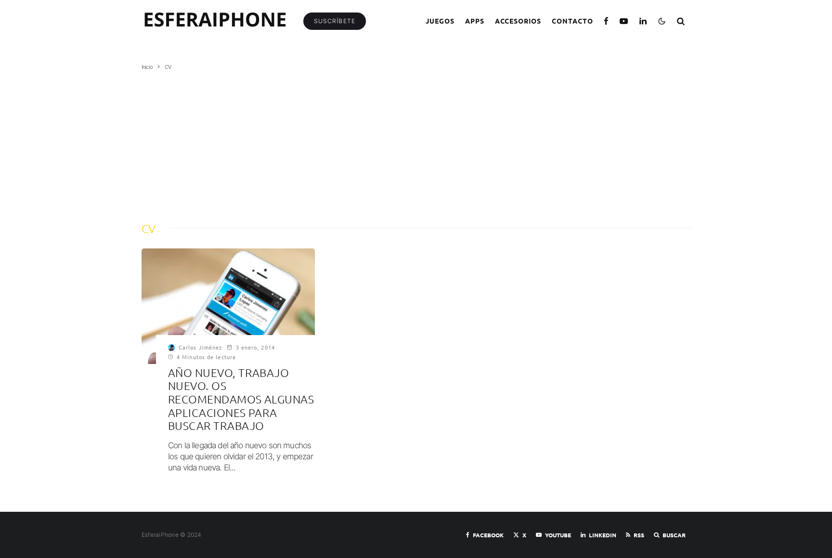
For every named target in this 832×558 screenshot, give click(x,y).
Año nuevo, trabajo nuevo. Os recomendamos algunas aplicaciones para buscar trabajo (241, 399)
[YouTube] (624, 21)
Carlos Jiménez (200, 347)
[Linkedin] (643, 21)
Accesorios (518, 20)
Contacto (572, 20)
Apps (474, 20)
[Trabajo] (228, 306)
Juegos (440, 20)
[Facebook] (606, 21)
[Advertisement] (416, 143)
